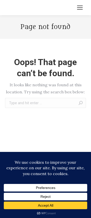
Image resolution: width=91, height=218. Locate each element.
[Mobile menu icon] (80, 7)
